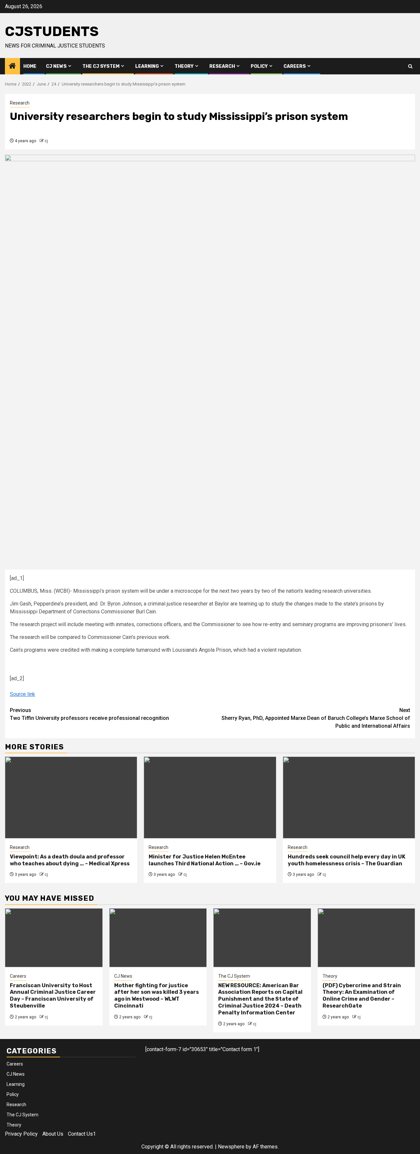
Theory (184, 66)
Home (29, 66)
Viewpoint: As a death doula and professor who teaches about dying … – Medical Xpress (70, 860)
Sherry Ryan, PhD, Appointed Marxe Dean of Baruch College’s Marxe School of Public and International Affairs (315, 718)
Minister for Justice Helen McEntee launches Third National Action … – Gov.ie (205, 860)
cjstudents (52, 31)
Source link (22, 694)
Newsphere (231, 1147)
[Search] (410, 66)
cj (46, 141)
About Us (52, 1134)
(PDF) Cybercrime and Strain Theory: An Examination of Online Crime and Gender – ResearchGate (362, 995)
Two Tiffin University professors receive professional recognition (89, 714)
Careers (295, 66)
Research (222, 66)
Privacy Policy (21, 1134)
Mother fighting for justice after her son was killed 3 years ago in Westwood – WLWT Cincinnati (156, 995)
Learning (147, 66)
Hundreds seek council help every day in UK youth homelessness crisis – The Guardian (346, 860)
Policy (259, 66)
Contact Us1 (82, 1134)
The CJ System (100, 66)
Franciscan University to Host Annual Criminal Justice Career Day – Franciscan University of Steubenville (53, 995)
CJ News (56, 66)
